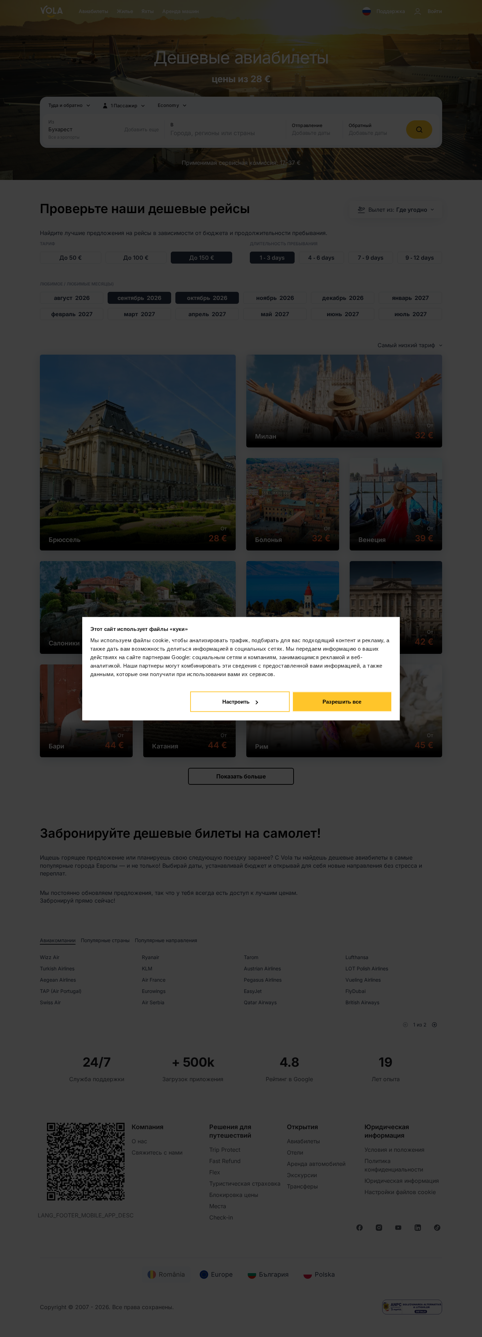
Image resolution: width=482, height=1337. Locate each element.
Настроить (236, 702)
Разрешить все (342, 702)
